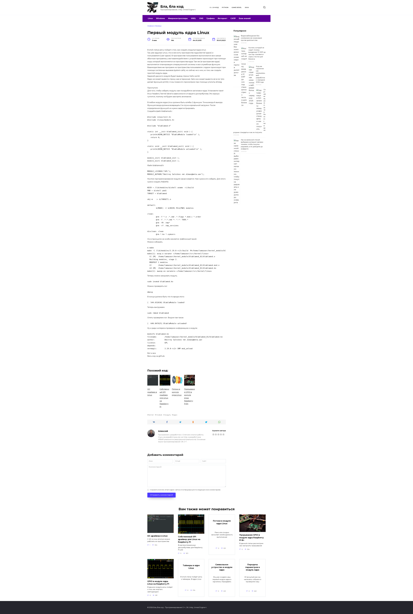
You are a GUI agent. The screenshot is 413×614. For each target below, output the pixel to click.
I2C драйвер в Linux (157, 536)
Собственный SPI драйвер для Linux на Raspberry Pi (189, 539)
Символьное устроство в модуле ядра (221, 567)
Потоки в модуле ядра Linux (222, 522)
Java (247, 7)
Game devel (237, 7)
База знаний (245, 18)
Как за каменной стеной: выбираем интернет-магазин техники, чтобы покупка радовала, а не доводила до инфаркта (252, 144)
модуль (168, 415)
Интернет (222, 18)
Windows (160, 18)
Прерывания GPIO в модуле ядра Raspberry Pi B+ (251, 537)
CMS (201, 18)
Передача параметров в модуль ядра (252, 567)
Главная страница (154, 26)
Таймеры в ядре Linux (191, 566)
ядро (175, 415)
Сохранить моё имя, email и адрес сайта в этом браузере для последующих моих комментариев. (185, 490)
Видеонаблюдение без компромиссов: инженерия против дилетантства (251, 38)
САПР (233, 18)
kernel (151, 415)
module (159, 415)
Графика (210, 18)
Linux (150, 18)
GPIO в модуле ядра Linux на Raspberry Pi (158, 582)
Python (225, 7)
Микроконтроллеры (178, 18)
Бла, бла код (172, 6)
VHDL (193, 18)
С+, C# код (214, 7)
